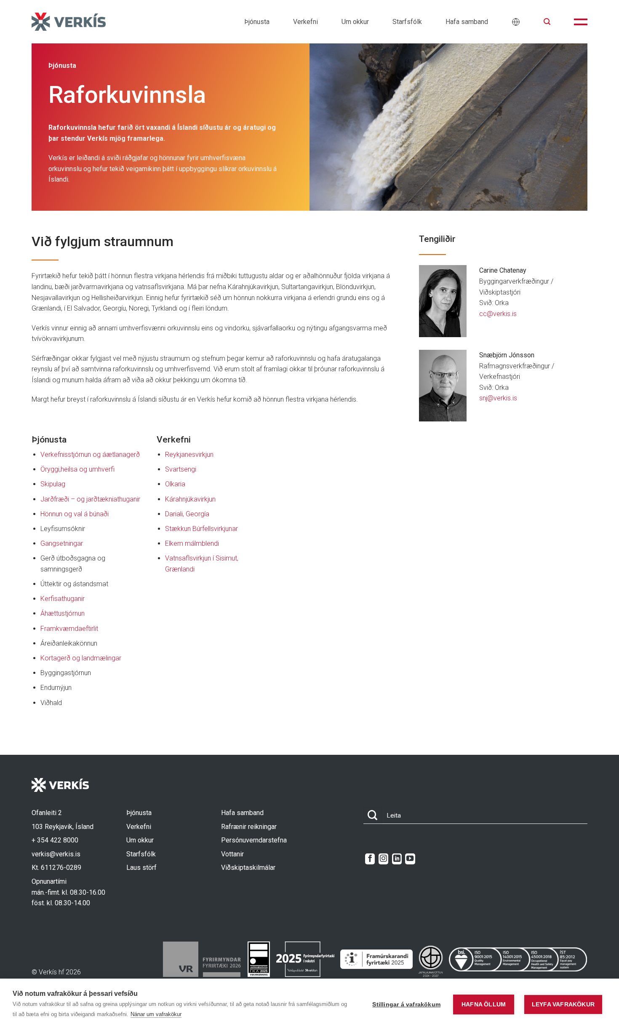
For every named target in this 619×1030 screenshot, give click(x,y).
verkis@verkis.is (56, 854)
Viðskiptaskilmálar (248, 868)
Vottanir (232, 854)
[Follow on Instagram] (383, 858)
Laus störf (141, 868)
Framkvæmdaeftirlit (69, 629)
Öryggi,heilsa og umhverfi (77, 469)
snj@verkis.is (498, 398)
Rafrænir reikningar (249, 827)
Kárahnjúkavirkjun (190, 499)
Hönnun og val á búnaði (74, 514)
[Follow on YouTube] (410, 858)
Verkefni (305, 22)
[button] (547, 21)
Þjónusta (256, 22)
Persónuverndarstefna (254, 840)
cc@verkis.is (498, 314)
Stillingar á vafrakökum (406, 1004)
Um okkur (355, 22)
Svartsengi (180, 469)
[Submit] (372, 815)
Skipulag (52, 484)
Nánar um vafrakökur (156, 1014)
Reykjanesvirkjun (189, 455)
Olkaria (175, 484)
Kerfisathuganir (62, 599)
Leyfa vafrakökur (563, 1004)
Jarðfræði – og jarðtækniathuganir (90, 499)
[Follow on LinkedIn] (397, 858)
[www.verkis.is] (69, 22)
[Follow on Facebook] (370, 858)
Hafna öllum (484, 1004)
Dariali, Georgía (187, 514)
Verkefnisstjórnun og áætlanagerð (90, 455)
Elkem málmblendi (192, 543)
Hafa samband (467, 22)
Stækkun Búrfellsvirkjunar (201, 529)
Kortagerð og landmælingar (80, 658)
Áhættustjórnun (62, 613)
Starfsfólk (407, 22)
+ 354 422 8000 (55, 840)
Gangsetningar (61, 543)
